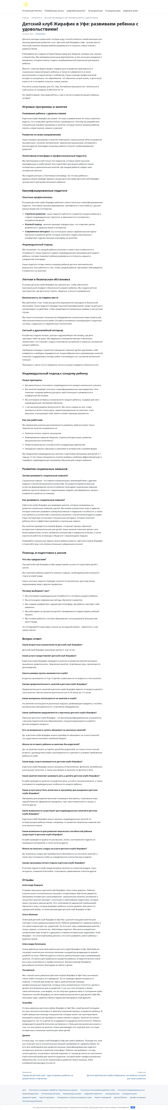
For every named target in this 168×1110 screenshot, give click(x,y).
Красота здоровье (46, 1097)
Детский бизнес (120, 1097)
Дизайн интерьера (137, 1097)
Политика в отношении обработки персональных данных (53, 1090)
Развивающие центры (54, 10)
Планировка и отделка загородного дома (74, 1097)
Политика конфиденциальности (131, 1090)
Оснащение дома (112, 10)
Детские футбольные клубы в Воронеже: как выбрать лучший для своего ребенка (116, 1075)
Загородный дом (95, 10)
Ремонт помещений (103, 1097)
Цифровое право (130, 10)
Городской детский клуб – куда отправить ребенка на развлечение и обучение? (47, 1075)
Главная (25, 18)
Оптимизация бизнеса (32, 10)
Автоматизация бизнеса (32, 1101)
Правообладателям (30, 1093)
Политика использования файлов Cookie (97, 1090)
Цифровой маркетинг (76, 10)
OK (133, 1107)
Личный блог (36, 18)
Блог (24, 1090)
